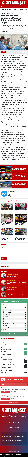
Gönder (4, 258)
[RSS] (17, 428)
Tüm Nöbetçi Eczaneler (14, 402)
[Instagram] (15, 428)
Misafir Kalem (11, 280)
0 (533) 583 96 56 (6, 398)
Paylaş (4, 51)
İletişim (15, 447)
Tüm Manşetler (19, 440)
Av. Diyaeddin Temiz (12, 274)
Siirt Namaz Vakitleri (8, 436)
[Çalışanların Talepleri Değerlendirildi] (7, 206)
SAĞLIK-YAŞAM (10, 13)
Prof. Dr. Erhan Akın (12, 293)
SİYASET (15, 9)
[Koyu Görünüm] (1, 7)
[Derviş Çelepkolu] (3, 288)
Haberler (3, 13)
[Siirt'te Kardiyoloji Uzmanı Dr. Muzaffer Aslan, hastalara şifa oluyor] (14, 42)
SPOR (26, 9)
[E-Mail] (9, 195)
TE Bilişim (17, 451)
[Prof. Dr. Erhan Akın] (3, 294)
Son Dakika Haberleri (7, 443)
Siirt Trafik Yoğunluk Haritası (19, 437)
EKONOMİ (20, 9)
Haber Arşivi (18, 443)
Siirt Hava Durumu (20, 434)
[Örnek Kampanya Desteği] (21, 206)
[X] (13, 428)
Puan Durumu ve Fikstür (8, 440)
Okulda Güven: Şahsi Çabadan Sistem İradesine (16, 295)
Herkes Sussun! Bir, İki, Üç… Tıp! (14, 276)
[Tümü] (26, 266)
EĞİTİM (9, 9)
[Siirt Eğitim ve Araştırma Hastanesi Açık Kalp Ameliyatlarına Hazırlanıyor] (7, 231)
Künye (12, 447)
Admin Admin (11, 192)
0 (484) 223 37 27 (6, 391)
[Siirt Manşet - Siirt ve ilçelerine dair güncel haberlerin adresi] (14, 3)
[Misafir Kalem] (3, 282)
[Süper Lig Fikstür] (26, 338)
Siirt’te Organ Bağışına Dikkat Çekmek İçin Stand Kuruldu (7, 223)
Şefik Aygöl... (10, 289)
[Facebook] (10, 428)
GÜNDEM (3, 9)
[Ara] (3, 7)
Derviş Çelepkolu (12, 287)
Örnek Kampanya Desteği (20, 210)
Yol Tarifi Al (14, 391)
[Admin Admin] (4, 193)
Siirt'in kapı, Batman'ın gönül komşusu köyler (16, 283)
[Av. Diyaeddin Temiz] (3, 275)
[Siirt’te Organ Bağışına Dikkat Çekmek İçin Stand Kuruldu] (7, 217)
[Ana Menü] (5, 7)
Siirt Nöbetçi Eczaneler (8, 434)
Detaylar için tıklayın (14, 333)
